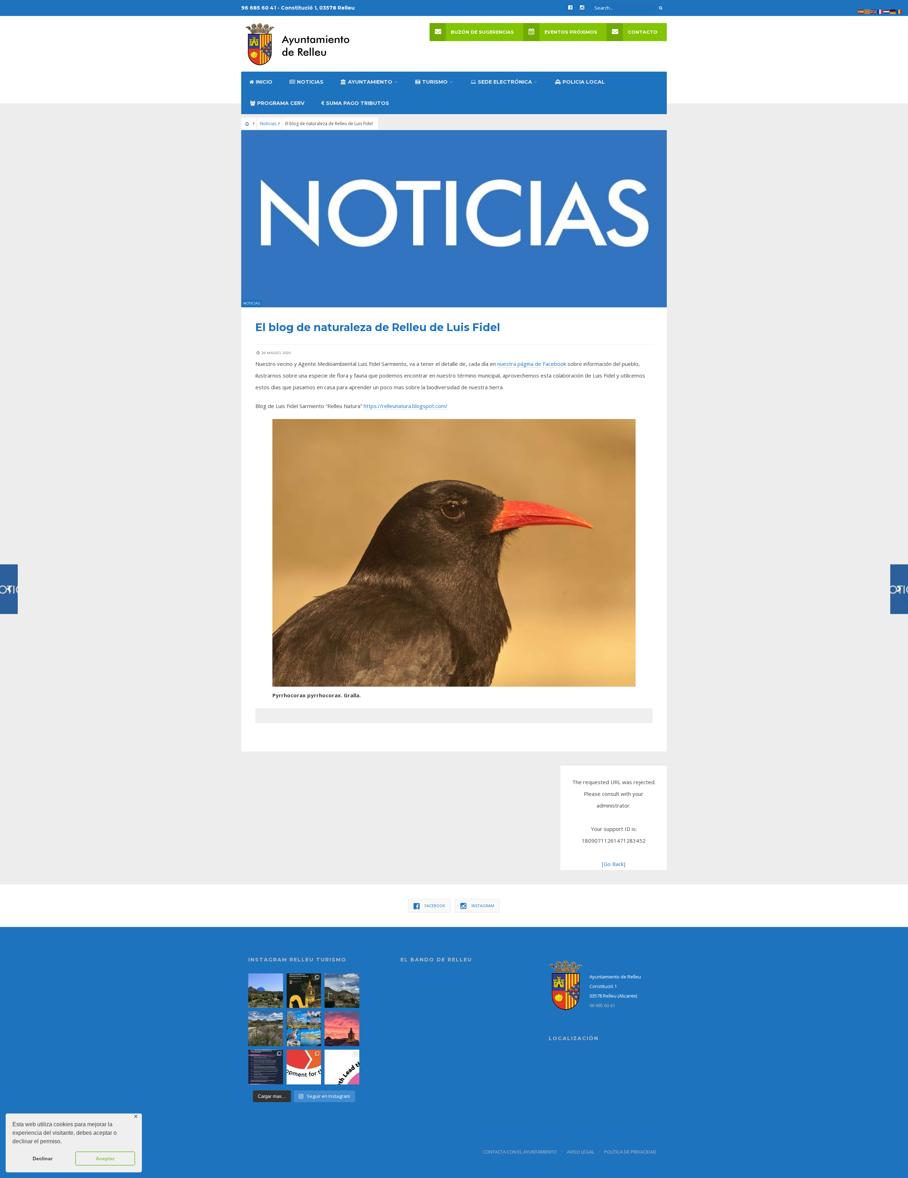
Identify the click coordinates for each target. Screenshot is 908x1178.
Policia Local (584, 82)
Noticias (310, 82)
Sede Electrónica (505, 82)
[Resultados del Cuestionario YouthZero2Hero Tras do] (342, 1067)
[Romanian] (899, 11)
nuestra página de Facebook (531, 363)
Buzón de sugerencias (482, 32)
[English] (874, 11)
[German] (893, 11)
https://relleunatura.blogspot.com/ (406, 405)
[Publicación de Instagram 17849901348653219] (342, 1028)
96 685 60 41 (602, 1005)
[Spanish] (861, 11)
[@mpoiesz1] (304, 1028)
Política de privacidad (630, 1152)
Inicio (264, 82)
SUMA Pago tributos (357, 103)
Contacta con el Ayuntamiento (520, 1152)
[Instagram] (582, 7)
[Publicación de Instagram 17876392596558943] (265, 1028)
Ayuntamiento (370, 82)
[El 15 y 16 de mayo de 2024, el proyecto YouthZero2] (304, 1067)
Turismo (435, 82)
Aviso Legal (580, 1152)
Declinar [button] (42, 1158)
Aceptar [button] (105, 1158)
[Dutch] (887, 11)
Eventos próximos (570, 32)
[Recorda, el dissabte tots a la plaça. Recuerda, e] (265, 1067)
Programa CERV (280, 103)
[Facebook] (570, 7)
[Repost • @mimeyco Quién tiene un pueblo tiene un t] (265, 990)
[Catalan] (867, 11)
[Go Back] (613, 863)
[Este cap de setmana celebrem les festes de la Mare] (304, 990)
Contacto (643, 32)
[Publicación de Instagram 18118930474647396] (342, 990)
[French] (880, 11)
